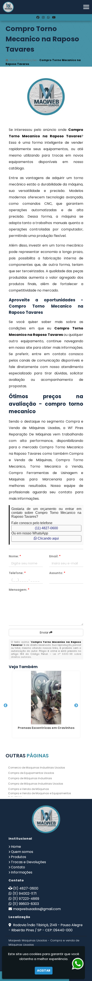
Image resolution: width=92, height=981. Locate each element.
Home (16, 846)
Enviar (44, 632)
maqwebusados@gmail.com (37, 908)
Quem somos (22, 851)
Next (76, 705)
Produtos (18, 856)
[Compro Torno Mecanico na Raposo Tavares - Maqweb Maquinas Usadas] (8, 7)
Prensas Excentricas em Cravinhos (46, 728)
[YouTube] (54, 17)
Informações (21, 872)
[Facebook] (37, 17)
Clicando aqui (48, 538)
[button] (86, 7)
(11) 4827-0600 (46, 528)
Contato (18, 867)
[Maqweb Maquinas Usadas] (46, 819)
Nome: (15, 556)
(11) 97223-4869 (26, 898)
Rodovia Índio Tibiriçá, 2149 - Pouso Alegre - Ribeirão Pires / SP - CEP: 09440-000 (46, 928)
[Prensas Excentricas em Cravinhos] (46, 697)
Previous (5, 705)
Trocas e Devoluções (28, 862)
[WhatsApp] (48, 17)
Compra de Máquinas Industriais (30, 778)
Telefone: (17, 573)
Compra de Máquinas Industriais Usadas (35, 783)
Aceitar (43, 970)
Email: (55, 556)
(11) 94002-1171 (25, 893)
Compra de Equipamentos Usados (31, 773)
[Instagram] (43, 17)
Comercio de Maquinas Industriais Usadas (36, 767)
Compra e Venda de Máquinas (28, 789)
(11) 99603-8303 (26, 903)
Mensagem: (19, 590)
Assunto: (57, 573)
